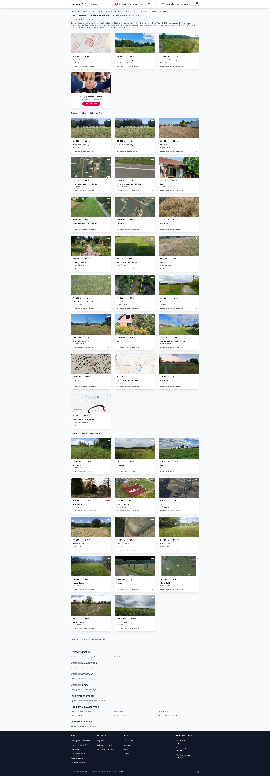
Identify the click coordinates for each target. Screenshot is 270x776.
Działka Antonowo (77, 715)
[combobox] (132, 4)
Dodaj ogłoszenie (80, 741)
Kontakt (126, 754)
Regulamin (100, 741)
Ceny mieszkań (76, 749)
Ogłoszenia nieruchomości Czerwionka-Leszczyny (88, 701)
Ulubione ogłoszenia (78, 762)
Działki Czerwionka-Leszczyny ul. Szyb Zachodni (89, 639)
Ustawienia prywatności (105, 749)
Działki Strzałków (163, 712)
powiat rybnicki (111, 11)
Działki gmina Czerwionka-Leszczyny (84, 690)
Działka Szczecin (120, 715)
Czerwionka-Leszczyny (149, 11)
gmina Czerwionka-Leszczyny (128, 11)
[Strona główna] (77, 4)
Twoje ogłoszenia (77, 758)
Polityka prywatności (104, 745)
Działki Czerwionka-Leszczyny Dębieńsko (85, 657)
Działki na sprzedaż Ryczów (167, 715)
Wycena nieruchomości (79, 745)
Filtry (153, 4)
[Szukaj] (116, 4)
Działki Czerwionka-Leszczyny (81, 668)
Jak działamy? (93, 4)
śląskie (101, 11)
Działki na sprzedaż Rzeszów (81, 712)
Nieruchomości (76, 11)
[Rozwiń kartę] (109, 67)
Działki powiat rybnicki (78, 679)
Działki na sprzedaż (90, 11)
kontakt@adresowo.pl (118, 771)
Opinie (126, 749)
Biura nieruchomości (78, 754)
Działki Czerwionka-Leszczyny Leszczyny (128, 657)
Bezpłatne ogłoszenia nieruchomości (83, 726)
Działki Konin (118, 712)
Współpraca (128, 745)
